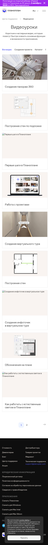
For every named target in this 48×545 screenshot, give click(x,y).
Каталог (39, 49)
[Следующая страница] (44, 425)
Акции (5, 466)
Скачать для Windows (11, 505)
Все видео (7, 49)
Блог (4, 457)
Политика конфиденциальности (15, 481)
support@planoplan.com (35, 464)
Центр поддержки (9, 19)
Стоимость (7, 448)
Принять (24, 538)
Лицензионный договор (12, 476)
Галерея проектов (32, 452)
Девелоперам (8, 452)
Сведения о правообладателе (14, 490)
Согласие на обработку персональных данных (21, 485)
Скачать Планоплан (10, 501)
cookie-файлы (24, 520)
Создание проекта (23, 49)
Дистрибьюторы (32, 448)
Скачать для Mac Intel (11, 509)
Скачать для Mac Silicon (12, 514)
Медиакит (29, 457)
